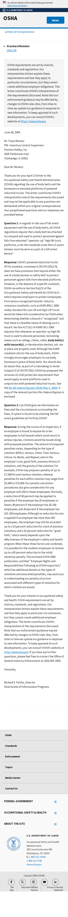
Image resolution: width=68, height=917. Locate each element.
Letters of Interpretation (19, 32)
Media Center (12, 777)
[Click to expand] (34, 4)
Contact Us (11, 788)
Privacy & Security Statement (55, 889)
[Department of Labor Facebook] (11, 882)
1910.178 (11, 50)
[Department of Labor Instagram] (33, 882)
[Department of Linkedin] (55, 882)
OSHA (10, 17)
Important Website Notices (29, 889)
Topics (9, 767)
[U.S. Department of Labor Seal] (13, 844)
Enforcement (12, 756)
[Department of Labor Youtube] (44, 882)
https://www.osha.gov (33, 121)
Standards (11, 745)
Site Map (12, 889)
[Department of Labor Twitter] (22, 882)
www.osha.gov (34, 864)
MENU (55, 20)
